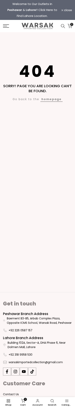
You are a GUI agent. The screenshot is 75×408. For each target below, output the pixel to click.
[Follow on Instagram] (15, 372)
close (67, 10)
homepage (51, 99)
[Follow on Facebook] (7, 372)
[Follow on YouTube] (24, 372)
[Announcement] (32, 10)
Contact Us (11, 394)
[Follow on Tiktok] (32, 372)
